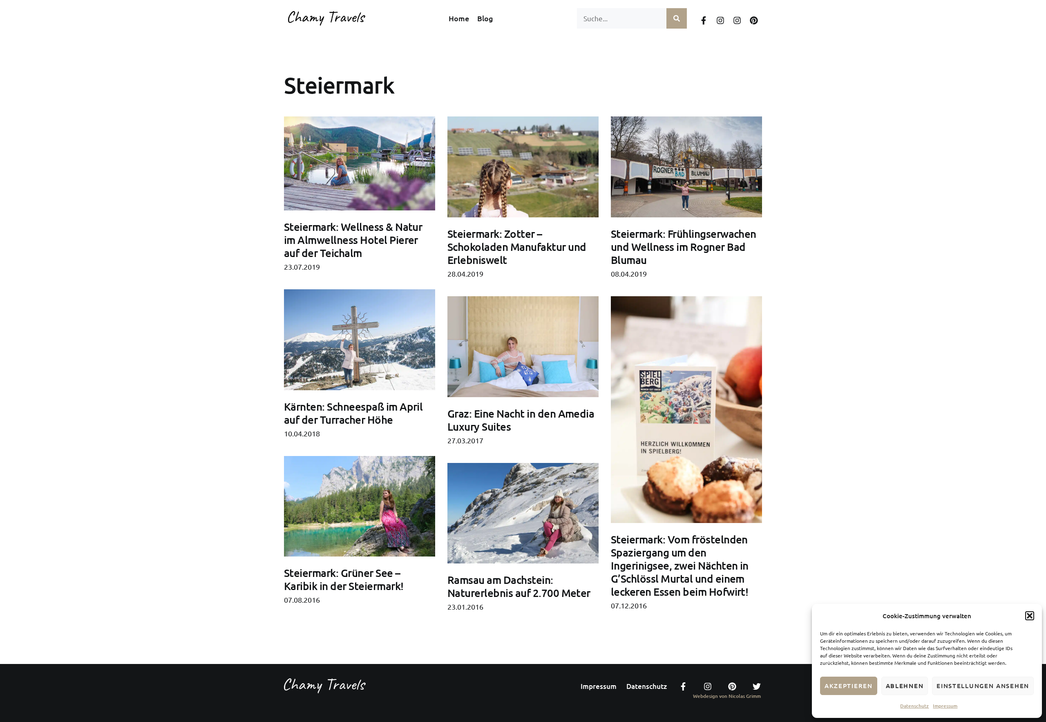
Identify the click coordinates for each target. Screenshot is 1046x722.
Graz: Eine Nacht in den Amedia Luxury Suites (520, 420)
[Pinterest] (754, 20)
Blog (485, 18)
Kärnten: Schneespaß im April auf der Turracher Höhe (353, 413)
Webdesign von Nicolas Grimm (727, 696)
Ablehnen (905, 686)
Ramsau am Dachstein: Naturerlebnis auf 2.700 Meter (518, 586)
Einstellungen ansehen (982, 686)
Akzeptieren (849, 686)
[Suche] (676, 18)
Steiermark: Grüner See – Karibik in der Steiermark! (343, 579)
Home (459, 18)
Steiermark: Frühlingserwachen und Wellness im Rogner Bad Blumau (683, 246)
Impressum (945, 705)
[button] (1030, 616)
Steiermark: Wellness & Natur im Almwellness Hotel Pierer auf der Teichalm (353, 239)
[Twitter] (757, 686)
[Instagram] (720, 20)
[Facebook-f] (704, 20)
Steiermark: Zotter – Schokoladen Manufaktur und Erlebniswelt (516, 246)
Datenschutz (914, 705)
